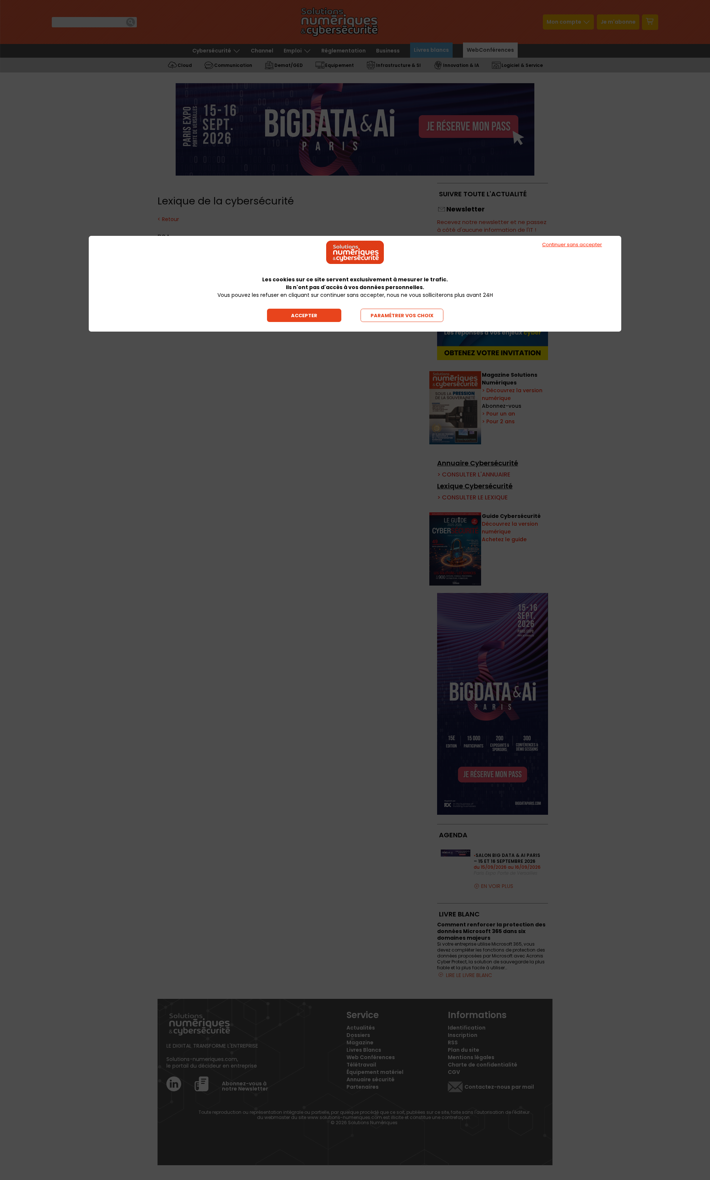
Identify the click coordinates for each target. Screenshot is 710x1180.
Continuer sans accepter (572, 244)
